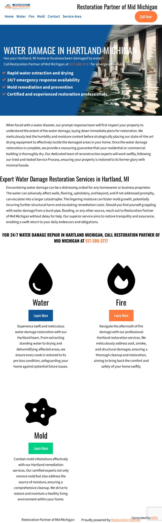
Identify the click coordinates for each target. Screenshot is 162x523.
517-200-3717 (79, 64)
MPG (154, 518)
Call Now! (146, 16)
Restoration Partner (125, 520)
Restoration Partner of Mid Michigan (117, 6)
